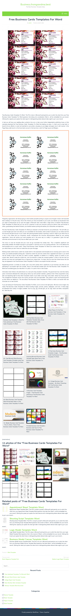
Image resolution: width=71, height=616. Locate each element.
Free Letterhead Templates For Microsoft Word (17, 574)
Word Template (12, 552)
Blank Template (8, 598)
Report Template (8, 600)
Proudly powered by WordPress (30, 612)
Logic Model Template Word (23, 530)
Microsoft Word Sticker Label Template (15, 577)
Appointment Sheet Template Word (27, 507)
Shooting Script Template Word (24, 518)
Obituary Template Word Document (14, 585)
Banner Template (8, 595)
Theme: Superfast (44, 612)
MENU (65, 14)
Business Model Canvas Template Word (28, 539)
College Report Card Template (13, 580)
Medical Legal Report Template (60, 558)
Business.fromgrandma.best (36, 4)
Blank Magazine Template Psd (10, 558)
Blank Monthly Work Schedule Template (15, 583)
